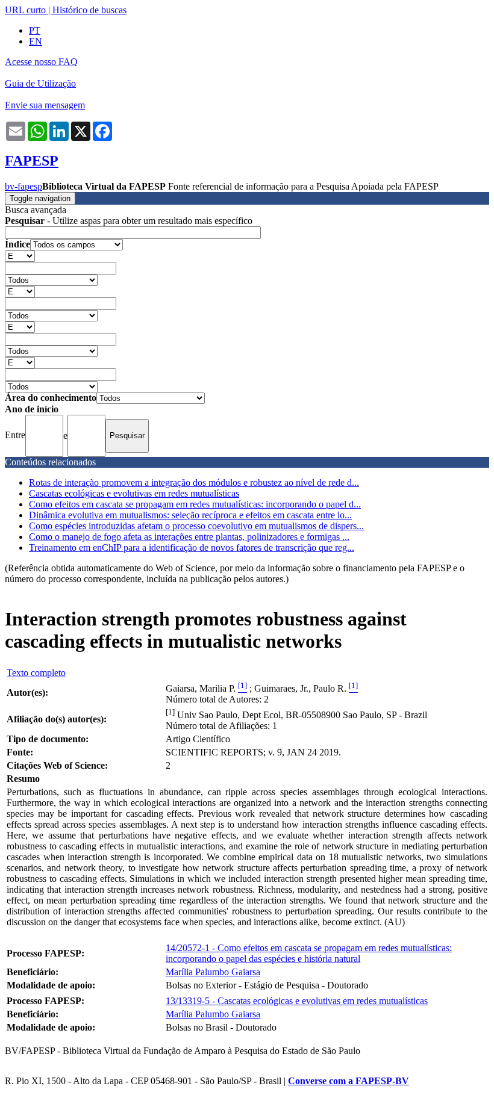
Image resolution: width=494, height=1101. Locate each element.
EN (35, 41)
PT (34, 30)
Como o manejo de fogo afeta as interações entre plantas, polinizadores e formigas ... (189, 537)
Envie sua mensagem (45, 105)
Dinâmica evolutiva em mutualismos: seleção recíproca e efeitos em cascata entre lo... (190, 515)
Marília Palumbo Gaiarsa (213, 972)
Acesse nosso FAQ (41, 62)
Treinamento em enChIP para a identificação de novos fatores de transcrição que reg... (191, 547)
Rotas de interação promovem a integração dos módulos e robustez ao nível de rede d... (194, 482)
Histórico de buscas (89, 10)
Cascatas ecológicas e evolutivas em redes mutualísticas (134, 493)
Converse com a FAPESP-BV (348, 1081)
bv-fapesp (23, 186)
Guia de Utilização (40, 83)
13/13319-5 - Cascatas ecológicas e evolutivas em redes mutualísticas (297, 1001)
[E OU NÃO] (20, 255)
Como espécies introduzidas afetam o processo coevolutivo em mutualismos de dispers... (196, 526)
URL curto (25, 10)
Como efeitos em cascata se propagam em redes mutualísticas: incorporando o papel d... (195, 504)
